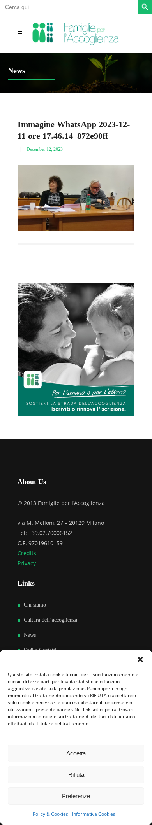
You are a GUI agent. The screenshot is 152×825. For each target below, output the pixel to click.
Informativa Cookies (93, 814)
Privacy (27, 563)
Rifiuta (76, 774)
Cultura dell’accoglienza (50, 620)
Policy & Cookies (50, 814)
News (30, 635)
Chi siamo (35, 605)
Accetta (76, 753)
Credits (27, 553)
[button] (140, 659)
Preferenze (76, 796)
